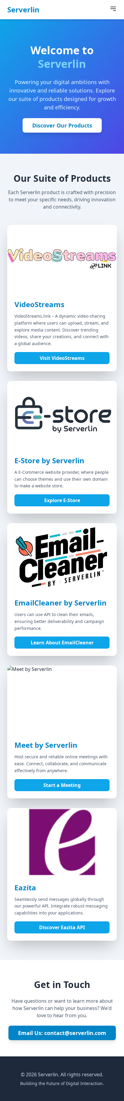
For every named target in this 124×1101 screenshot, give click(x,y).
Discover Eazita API (62, 927)
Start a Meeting (62, 785)
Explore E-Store (62, 500)
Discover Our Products (62, 125)
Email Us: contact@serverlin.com (62, 1033)
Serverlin (23, 9)
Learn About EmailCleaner (62, 642)
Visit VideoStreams (62, 358)
